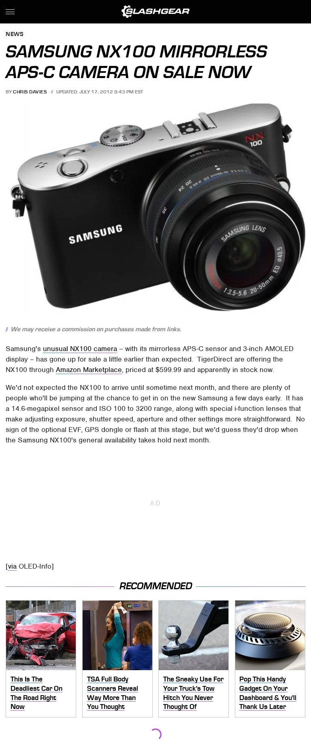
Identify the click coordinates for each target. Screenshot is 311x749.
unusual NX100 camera (80, 348)
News (14, 34)
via (12, 566)
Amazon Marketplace (89, 369)
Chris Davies (30, 92)
